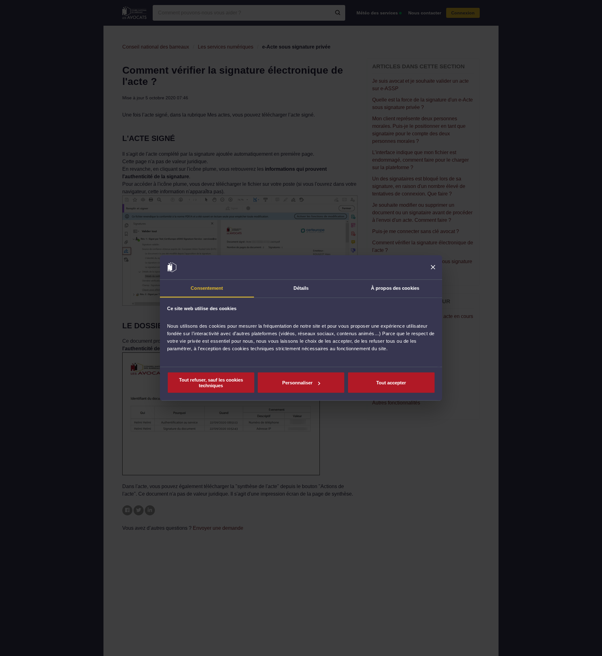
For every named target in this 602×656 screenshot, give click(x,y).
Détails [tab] (301, 288)
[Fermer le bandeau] (433, 267)
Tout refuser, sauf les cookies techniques (211, 382)
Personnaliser (297, 382)
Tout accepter (391, 382)
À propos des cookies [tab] (395, 288)
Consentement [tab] (207, 288)
